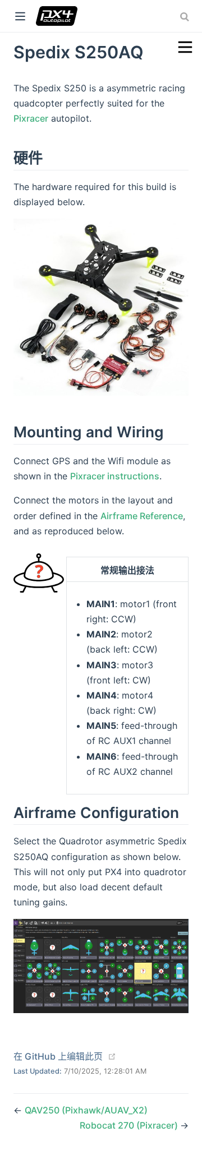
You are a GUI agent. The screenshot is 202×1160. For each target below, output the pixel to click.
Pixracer (30, 118)
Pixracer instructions (114, 476)
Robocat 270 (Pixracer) (130, 1125)
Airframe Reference (141, 515)
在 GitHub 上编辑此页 (58, 1056)
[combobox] (186, 16)
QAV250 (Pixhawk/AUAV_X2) (86, 1110)
